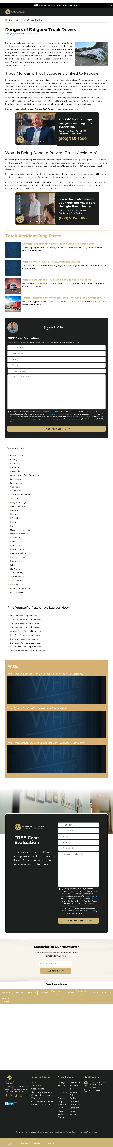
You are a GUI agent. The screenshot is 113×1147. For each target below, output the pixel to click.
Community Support (41, 1092)
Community (15, 491)
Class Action (15, 487)
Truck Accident (17, 581)
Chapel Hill (75, 1101)
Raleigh (61, 1082)
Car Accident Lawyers (42, 1095)
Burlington (75, 1098)
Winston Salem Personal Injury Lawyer (27, 631)
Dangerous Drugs (18, 503)
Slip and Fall (15, 569)
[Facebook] (6, 1096)
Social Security (16, 573)
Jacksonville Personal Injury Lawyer (26, 619)
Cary (60, 1101)
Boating (13, 460)
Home (6, 20)
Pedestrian (15, 545)
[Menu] (106, 12)
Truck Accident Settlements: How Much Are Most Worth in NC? (63, 297)
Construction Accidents (20, 495)
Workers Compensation (20, 588)
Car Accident (15, 479)
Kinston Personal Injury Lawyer (24, 616)
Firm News (14, 514)
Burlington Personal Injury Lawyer (25, 643)
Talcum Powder (17, 577)
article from (38, 109)
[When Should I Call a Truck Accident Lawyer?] (13, 268)
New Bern (63, 1092)
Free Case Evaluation (41, 1104)
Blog (11, 20)
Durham (62, 1098)
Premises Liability (17, 557)
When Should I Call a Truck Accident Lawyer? (52, 261)
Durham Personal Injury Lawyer (24, 639)
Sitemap (51, 1143)
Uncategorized (16, 585)
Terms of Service (71, 416)
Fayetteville (63, 1104)
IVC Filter (14, 526)
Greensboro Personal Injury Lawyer (26, 627)
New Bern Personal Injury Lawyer (25, 635)
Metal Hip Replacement (20, 530)
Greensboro (75, 1104)
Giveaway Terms (37, 1144)
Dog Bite (14, 510)
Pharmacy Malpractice (20, 553)
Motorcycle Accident (19, 534)
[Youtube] (16, 1096)
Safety (13, 565)
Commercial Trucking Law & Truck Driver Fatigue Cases (58, 243)
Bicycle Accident (17, 456)
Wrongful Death (17, 592)
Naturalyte (15, 538)
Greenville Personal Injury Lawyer (25, 623)
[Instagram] (21, 1096)
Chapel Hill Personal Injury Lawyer (25, 647)
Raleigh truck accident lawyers (41, 182)
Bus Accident (16, 471)
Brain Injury (15, 463)
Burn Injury (15, 467)
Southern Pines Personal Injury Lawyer (27, 651)
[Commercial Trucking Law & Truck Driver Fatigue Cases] (13, 250)
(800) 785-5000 (73, 138)
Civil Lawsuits (16, 483)
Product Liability (17, 561)
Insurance (14, 522)
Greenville (75, 1082)
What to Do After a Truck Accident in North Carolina (56, 279)
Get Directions (94, 1087)
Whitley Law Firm (54, 414)
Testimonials (37, 1085)
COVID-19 (14, 499)
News (12, 542)
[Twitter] (11, 1096)
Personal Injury (17, 549)
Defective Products (18, 506)
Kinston (61, 1085)
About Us (35, 1082)
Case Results (37, 1089)
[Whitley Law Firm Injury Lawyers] (15, 12)
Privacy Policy (85, 416)
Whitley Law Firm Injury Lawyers (39, 1132)
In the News (15, 518)
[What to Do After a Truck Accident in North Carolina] (13, 286)
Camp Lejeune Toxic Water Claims (25, 475)
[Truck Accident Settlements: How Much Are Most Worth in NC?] (13, 304)
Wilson (73, 1114)
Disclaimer (25, 1143)
